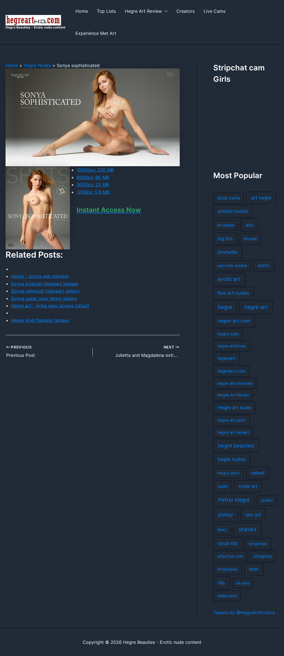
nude (222, 486)
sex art (253, 514)
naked (258, 473)
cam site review (232, 265)
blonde (250, 238)
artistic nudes (233, 211)
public (267, 500)
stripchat (258, 543)
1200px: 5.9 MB (93, 192)
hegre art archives (234, 383)
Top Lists (106, 11)
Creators (185, 11)
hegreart (226, 358)
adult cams (228, 198)
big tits (225, 238)
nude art (248, 486)
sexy (222, 529)
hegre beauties (236, 445)
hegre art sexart (233, 432)
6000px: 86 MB (93, 177)
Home (81, 11)
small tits (228, 543)
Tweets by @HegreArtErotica (244, 612)
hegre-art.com (234, 321)
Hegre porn (228, 473)
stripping (263, 556)
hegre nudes (232, 459)
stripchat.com (230, 556)
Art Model (225, 225)
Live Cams (214, 11)
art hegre (261, 198)
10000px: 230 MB (95, 170)
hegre (225, 307)
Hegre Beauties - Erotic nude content (35, 27)
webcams (227, 595)
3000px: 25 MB (93, 184)
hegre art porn (231, 420)
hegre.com (228, 334)
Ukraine (243, 583)
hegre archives (231, 346)
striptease (227, 569)
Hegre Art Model (233, 395)
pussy (225, 514)
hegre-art (256, 307)
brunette (227, 252)
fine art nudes (233, 293)
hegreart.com (231, 371)
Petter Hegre (234, 500)
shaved (248, 529)
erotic (264, 265)
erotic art (229, 279)
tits (221, 583)
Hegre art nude (234, 407)
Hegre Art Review (143, 11)
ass (249, 225)
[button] (165, 11)
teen (254, 569)
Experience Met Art (95, 33)
